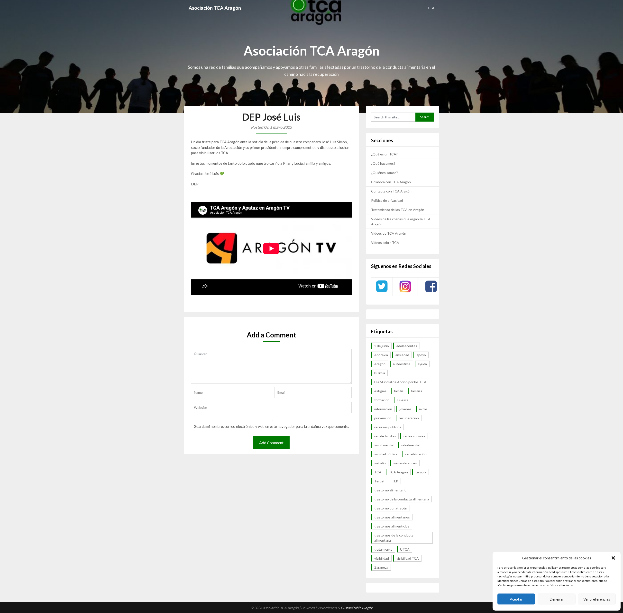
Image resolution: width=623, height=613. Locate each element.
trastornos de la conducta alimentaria (393, 537)
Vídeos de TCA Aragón (388, 233)
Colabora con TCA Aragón (391, 182)
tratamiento (383, 549)
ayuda (422, 364)
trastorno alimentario (390, 490)
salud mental (384, 445)
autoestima (401, 364)
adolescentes (406, 346)
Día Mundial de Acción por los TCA (400, 382)
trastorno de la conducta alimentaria (401, 499)
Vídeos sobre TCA (385, 242)
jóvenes (406, 409)
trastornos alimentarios (392, 517)
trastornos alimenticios (391, 526)
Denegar (557, 599)
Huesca (402, 400)
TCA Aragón (398, 472)
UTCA (405, 549)
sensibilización (416, 454)
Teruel (379, 481)
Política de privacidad (387, 200)
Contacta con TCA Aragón (391, 191)
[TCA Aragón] (382, 292)
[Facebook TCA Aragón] (431, 291)
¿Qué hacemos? (383, 163)
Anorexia (381, 355)
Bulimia (379, 373)
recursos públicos (387, 427)
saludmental (410, 445)
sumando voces (405, 463)
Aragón (379, 364)
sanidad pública (385, 454)
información (383, 409)
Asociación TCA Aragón (215, 8)
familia (398, 391)
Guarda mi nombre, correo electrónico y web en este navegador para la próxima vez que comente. (271, 426)
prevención (382, 418)
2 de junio (381, 346)
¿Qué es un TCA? (384, 154)
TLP (395, 481)
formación (381, 400)
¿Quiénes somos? (384, 173)
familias (416, 391)
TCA (430, 8)
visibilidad (381, 558)
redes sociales (414, 436)
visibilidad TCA (407, 558)
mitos (423, 409)
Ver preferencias (596, 599)
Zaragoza (381, 567)
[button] (613, 558)
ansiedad (402, 355)
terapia (420, 472)
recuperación (409, 418)
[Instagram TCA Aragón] (405, 292)
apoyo (421, 355)
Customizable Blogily (356, 608)
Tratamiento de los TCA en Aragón (397, 210)
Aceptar (516, 599)
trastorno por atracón (390, 508)
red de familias (385, 436)
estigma (380, 391)
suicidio (380, 463)
